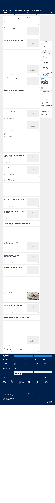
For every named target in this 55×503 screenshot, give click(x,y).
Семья (35, 368)
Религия (35, 367)
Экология (44, 363)
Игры (41, 10)
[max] (19, 374)
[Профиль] (52, 12)
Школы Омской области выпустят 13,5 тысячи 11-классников (18, 349)
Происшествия (36, 363)
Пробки (27, 12)
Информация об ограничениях (31, 395)
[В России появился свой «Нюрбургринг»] (33, 125)
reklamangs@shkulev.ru (30, 393)
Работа (35, 364)
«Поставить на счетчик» (9, 293)
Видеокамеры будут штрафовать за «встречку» (15, 111)
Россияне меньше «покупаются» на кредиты (14, 90)
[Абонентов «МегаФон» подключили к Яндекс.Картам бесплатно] (33, 258)
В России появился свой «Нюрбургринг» (13, 123)
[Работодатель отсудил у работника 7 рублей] (33, 202)
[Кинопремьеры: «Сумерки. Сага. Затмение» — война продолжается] (33, 81)
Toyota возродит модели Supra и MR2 (12, 179)
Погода (13, 10)
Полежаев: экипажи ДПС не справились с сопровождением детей (13, 29)
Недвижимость (5, 10)
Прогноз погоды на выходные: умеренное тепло (13, 67)
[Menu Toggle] (3, 12)
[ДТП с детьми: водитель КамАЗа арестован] (33, 43)
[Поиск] (48, 12)
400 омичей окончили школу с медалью (13, 267)
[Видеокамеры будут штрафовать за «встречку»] (33, 113)
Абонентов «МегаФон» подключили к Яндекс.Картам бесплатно (12, 256)
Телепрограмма (20, 10)
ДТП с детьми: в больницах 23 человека (13, 305)
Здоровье (15, 368)
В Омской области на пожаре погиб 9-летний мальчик (16, 317)
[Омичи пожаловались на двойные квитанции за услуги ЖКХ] (33, 214)
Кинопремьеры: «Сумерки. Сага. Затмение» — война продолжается (14, 79)
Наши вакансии (5, 364)
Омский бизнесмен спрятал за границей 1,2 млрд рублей (14, 338)
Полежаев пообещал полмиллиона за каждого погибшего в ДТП (14, 156)
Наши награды (5, 363)
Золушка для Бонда (8, 243)
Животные (15, 367)
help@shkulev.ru (8, 399)
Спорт (44, 359)
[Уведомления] (50, 12)
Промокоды (38, 10)
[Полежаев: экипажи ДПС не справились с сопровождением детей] (33, 31)
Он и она (35, 359)
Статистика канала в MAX (6, 368)
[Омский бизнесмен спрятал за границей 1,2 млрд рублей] (33, 340)
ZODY (34, 10)
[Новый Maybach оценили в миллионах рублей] (33, 170)
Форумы (16, 10)
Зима (25, 359)
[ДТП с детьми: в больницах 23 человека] (33, 308)
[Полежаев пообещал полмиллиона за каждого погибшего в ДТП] (33, 158)
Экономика (44, 364)
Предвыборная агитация (6, 367)
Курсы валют (31, 10)
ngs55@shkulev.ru (12, 398)
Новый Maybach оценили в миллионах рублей (14, 167)
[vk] (17, 374)
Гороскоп (27, 10)
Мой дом (26, 364)
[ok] (21, 374)
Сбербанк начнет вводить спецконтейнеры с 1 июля (16, 134)
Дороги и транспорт (17, 364)
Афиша (24, 10)
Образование (26, 368)
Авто (15, 359)
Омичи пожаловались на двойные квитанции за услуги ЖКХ (14, 212)
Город (15, 363)
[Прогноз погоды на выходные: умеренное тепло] (33, 69)
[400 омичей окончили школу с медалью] (33, 270)
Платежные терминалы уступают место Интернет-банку (17, 223)
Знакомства (9, 10)
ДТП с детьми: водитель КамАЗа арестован (14, 40)
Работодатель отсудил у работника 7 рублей (14, 199)
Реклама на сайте (5, 359)
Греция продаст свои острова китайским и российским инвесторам (19, 22)
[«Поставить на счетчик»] (33, 296)
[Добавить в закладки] (38, 24)
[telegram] (15, 374)
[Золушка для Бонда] (33, 246)
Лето (25, 363)
